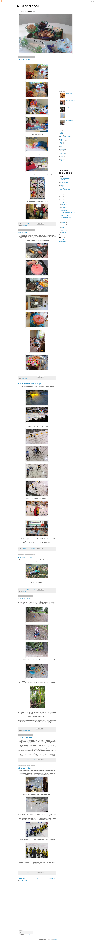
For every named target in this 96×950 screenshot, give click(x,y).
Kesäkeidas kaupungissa (65, 178)
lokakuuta (63, 206)
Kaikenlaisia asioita (24, 598)
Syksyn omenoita (24, 59)
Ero (61, 139)
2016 (62, 196)
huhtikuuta (63, 227)
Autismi (61, 135)
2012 (62, 234)
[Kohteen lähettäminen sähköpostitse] (37, 224)
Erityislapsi (62, 137)
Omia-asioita (24, 378)
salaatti (61, 157)
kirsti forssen (62, 185)
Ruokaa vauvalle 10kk (70, 93)
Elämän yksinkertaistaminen (65, 136)
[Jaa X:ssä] (40, 224)
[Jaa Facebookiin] (41, 224)
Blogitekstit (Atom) (23, 880)
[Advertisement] (68, 79)
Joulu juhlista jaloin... (70, 107)
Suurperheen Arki (28, 5)
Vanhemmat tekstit (52, 878)
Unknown (62, 239)
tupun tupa (62, 188)
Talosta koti (62, 179)
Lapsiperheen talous (64, 147)
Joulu (61, 142)
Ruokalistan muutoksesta (26, 737)
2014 (62, 199)
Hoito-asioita (24, 225)
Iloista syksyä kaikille (25, 557)
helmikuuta (63, 230)
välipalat (62, 160)
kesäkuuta (63, 224)
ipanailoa (62, 186)
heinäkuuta (63, 222)
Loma (61, 150)
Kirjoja (61, 145)
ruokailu (61, 156)
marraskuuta (63, 204)
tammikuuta (63, 232)
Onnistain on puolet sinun (65, 183)
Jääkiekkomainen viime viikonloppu (30, 384)
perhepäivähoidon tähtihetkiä (65, 189)
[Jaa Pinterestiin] (43, 224)
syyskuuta (63, 207)
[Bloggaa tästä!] (39, 224)
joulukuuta (63, 202)
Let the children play (64, 182)
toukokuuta (63, 225)
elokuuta (63, 220)
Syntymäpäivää (23, 232)
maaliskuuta (63, 229)
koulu (61, 146)
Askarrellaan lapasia (70, 113)
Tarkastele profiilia (62, 241)
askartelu (62, 133)
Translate (28, 934)
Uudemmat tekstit (21, 878)
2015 (62, 198)
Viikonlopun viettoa (24, 768)
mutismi (61, 152)
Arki (61, 132)
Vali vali (61, 159)
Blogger (55, 939)
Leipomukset (62, 149)
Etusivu (37, 878)
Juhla (61, 143)
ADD (61, 130)
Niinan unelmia (63, 181)
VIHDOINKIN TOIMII (70, 120)
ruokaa (61, 155)
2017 (62, 194)
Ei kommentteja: (32, 223)
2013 (62, 201)
